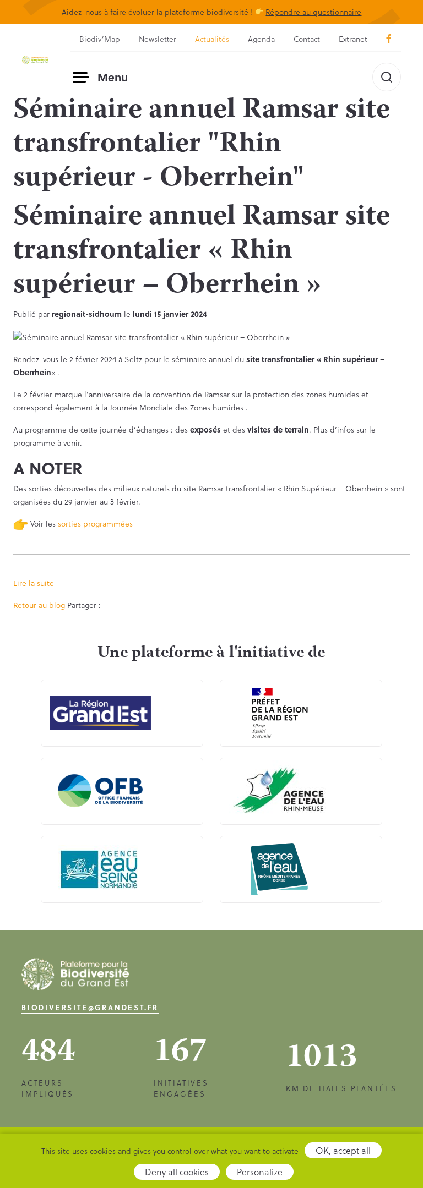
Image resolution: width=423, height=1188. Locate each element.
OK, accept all (343, 1150)
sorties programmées (95, 523)
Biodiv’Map (99, 39)
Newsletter (157, 39)
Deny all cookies (177, 1171)
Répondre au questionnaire (313, 12)
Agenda (261, 39)
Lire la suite (33, 583)
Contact (307, 39)
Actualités (212, 39)
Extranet (353, 39)
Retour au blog (39, 605)
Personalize (260, 1171)
